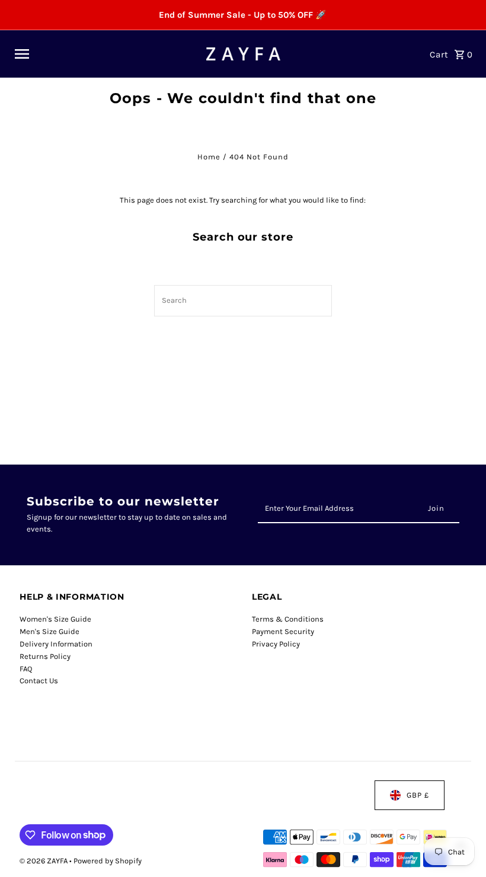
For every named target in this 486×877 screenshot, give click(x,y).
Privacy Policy (276, 643)
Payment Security (283, 631)
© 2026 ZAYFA (44, 860)
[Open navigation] (106, 54)
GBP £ (418, 794)
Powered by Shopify (107, 860)
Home (208, 156)
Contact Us (39, 680)
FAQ (26, 668)
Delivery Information (56, 643)
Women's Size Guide (55, 618)
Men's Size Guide (49, 631)
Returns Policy (45, 656)
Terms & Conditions (288, 618)
